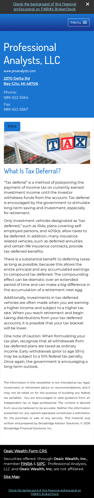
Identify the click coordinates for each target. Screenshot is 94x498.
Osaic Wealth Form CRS (25, 451)
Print (12, 126)
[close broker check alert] (87, 4)
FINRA (26, 464)
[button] (78, 22)
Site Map (12, 477)
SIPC (41, 464)
